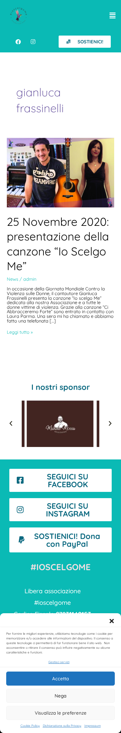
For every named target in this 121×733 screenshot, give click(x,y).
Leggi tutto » (20, 332)
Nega (60, 696)
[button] (112, 621)
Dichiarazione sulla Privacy (62, 726)
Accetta (60, 679)
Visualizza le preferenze (61, 713)
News (12, 279)
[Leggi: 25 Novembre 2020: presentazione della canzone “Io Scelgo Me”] (60, 172)
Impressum (92, 726)
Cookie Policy (30, 726)
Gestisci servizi (58, 662)
